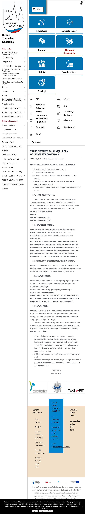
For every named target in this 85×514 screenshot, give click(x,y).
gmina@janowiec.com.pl (61, 447)
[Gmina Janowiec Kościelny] (13, 6)
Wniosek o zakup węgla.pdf (40, 220)
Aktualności (46, 159)
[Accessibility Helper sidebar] (81, 3)
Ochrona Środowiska (57, 159)
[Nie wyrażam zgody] (82, 507)
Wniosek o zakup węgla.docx (40, 217)
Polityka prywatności (45, 511)
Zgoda (35, 511)
